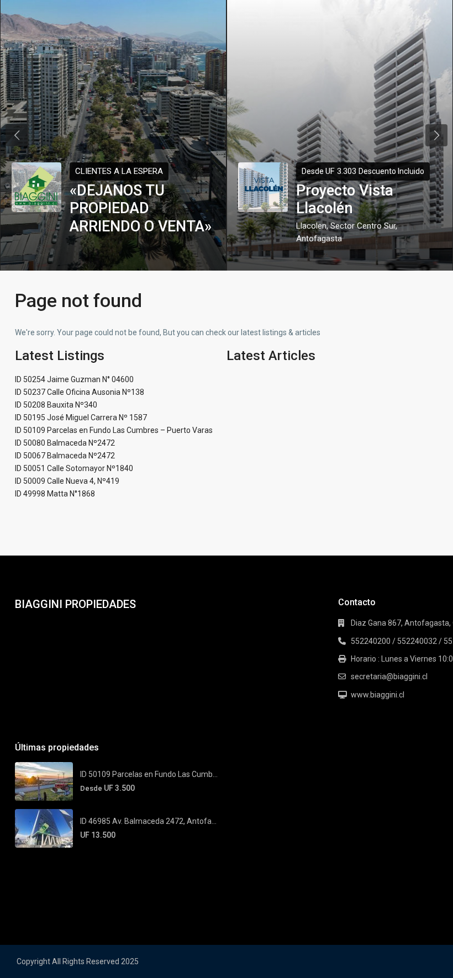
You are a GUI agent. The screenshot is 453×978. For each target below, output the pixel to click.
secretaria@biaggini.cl (389, 676)
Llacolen (311, 226)
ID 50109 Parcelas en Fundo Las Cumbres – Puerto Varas (114, 430)
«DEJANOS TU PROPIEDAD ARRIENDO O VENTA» (141, 208)
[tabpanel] (113, 135)
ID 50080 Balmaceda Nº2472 (65, 442)
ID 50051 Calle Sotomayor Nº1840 (74, 468)
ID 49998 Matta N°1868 (55, 493)
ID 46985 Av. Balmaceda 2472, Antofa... (148, 821)
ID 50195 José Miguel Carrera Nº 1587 (81, 417)
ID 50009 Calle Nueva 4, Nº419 (67, 481)
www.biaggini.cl (377, 694)
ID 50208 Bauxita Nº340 (56, 404)
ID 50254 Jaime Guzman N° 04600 (74, 379)
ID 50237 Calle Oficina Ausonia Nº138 (79, 392)
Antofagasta (319, 239)
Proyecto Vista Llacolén (344, 199)
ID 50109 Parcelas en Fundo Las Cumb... (149, 774)
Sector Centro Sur (363, 226)
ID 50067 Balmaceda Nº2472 (65, 455)
